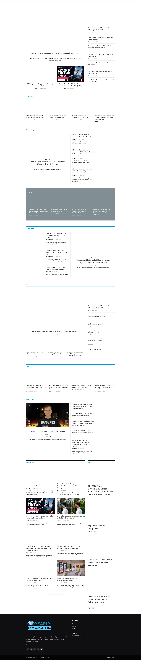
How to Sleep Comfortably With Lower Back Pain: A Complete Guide (80, 211)
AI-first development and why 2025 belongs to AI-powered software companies (82, 171)
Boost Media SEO (45, 657)
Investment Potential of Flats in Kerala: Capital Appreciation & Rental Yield (93, 261)
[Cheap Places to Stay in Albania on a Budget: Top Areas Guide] (110, 325)
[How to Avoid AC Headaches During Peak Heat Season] (59, 107)
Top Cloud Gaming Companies (96, 527)
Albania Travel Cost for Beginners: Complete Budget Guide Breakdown (69, 547)
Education (55, 328)
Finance (74, 626)
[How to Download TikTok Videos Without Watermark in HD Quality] (70, 74)
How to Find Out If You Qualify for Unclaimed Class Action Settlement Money (69, 486)
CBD (73, 638)
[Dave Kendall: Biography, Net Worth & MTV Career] (47, 415)
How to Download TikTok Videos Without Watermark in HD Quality (70, 85)
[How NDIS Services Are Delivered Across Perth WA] (82, 107)
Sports (90, 462)
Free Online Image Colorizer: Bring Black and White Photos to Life (71, 517)
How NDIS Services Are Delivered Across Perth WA (80, 116)
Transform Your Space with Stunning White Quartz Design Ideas (56, 252)
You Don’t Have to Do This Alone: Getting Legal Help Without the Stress (59, 387)
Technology (66, 88)
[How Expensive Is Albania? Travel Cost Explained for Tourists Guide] (110, 341)
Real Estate (48, 271)
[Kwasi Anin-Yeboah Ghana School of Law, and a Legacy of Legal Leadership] (105, 376)
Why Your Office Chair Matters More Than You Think (95, 331)
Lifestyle (59, 520)
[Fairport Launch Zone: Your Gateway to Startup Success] (35, 345)
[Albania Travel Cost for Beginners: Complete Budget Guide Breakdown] (71, 536)
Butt (51, 436)
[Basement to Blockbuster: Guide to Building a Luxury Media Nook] (35, 237)
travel (89, 32)
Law (27, 391)
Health (30, 215)
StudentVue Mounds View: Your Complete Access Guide (55, 353)
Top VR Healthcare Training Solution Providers (59, 210)
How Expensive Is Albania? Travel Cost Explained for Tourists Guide (99, 46)
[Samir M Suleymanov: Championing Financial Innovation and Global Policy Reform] (105, 444)
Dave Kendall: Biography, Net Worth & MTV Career (47, 432)
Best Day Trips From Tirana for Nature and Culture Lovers (100, 55)
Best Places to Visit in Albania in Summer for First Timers (101, 63)
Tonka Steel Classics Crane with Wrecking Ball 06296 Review (55, 331)
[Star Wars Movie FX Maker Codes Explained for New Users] (105, 139)
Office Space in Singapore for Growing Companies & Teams (55, 53)
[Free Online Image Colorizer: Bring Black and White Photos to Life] (71, 506)
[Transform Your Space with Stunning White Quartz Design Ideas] (35, 254)
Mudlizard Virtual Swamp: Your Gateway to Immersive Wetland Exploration (75, 353)
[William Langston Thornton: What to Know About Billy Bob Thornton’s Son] (105, 408)
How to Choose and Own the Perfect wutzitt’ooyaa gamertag (101, 563)
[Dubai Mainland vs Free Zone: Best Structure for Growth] (35, 271)
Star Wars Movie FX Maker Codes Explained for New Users (82, 136)
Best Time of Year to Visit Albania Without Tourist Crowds (100, 72)
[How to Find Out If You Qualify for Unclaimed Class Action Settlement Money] (71, 474)
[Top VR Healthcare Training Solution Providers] (60, 201)
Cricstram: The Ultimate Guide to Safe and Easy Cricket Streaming (99, 599)
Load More (55, 593)
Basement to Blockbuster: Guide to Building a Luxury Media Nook (57, 235)
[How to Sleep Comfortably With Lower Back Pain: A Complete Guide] (81, 201)
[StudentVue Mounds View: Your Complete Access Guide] (55, 345)
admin (59, 55)
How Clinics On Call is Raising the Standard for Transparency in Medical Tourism (38, 211)
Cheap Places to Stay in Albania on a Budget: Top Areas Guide (101, 38)
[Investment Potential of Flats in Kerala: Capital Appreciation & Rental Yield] (93, 244)
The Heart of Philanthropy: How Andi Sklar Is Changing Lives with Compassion (83, 423)
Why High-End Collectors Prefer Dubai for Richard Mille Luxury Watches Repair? (104, 117)
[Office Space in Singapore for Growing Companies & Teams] (55, 29)
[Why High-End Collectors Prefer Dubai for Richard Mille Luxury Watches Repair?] (105, 107)
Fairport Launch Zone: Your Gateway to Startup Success (35, 353)
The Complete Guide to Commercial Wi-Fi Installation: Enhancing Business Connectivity (83, 153)
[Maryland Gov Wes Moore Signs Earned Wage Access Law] (82, 376)
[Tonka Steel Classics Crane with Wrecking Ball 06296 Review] (55, 308)
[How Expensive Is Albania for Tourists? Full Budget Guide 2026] (101, 18)
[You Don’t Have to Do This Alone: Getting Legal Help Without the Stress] (59, 376)
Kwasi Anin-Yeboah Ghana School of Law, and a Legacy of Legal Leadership (104, 387)
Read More (91, 500)
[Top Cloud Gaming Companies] (101, 514)
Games (89, 568)
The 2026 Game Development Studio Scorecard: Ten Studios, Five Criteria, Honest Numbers (38, 548)
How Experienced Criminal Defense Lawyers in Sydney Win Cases (36, 387)
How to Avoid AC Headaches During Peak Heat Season (57, 116)
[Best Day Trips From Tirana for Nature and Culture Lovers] (110, 350)
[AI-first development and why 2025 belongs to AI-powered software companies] (105, 173)
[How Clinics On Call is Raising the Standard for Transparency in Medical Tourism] (38, 201)
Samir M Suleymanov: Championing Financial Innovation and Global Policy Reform (82, 443)
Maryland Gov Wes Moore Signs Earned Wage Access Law (81, 386)
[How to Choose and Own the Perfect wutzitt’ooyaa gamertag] (101, 548)
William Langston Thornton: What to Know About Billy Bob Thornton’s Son (82, 406)
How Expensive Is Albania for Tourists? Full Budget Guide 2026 (101, 29)
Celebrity (47, 428)
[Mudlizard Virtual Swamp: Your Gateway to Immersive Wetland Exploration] (75, 345)
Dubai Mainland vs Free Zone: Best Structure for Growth (56, 268)
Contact (113, 657)
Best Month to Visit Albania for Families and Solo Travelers (101, 80)
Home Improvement (50, 239)
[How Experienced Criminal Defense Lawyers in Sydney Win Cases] (36, 376)
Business (55, 50)
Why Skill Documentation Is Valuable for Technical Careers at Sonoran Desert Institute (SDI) (101, 212)
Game (27, 552)
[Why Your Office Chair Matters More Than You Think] (110, 333)
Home (108, 657)
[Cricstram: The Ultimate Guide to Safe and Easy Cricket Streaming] (101, 585)
